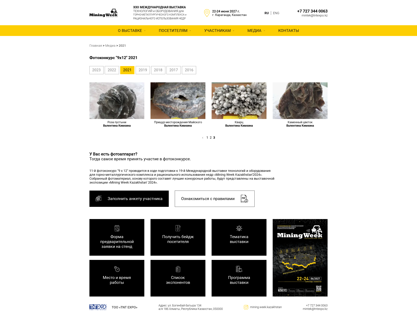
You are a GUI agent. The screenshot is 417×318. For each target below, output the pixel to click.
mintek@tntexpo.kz (315, 15)
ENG (276, 13)
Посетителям (173, 30)
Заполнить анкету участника (135, 198)
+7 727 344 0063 (312, 11)
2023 (96, 70)
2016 (189, 70)
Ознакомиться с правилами (208, 198)
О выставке (130, 30)
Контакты (288, 30)
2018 (158, 70)
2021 (127, 70)
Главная (95, 46)
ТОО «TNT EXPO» (124, 307)
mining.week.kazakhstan (266, 307)
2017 (173, 70)
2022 (112, 70)
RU (267, 13)
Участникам (217, 30)
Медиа (254, 30)
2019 (143, 70)
